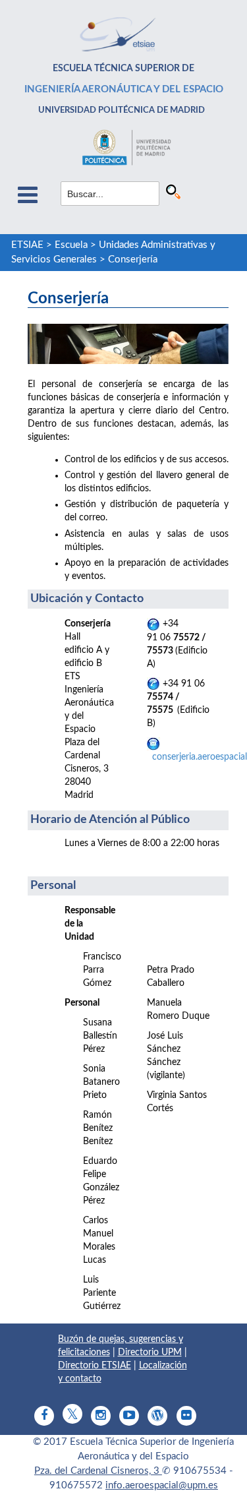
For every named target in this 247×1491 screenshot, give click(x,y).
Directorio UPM (150, 1352)
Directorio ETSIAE (94, 1365)
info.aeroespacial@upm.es (161, 1485)
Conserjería (132, 259)
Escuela (71, 245)
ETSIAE (27, 245)
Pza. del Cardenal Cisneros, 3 (98, 1471)
